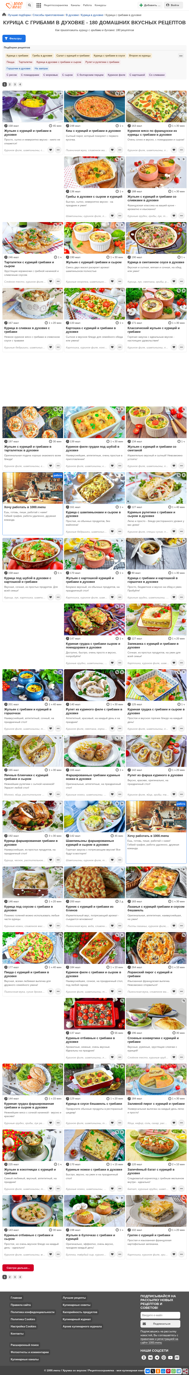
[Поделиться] (185, 1371)
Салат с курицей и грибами (73, 55)
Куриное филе (116, 74)
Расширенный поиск (25, 1345)
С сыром (67, 74)
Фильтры (15, 38)
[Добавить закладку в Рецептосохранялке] (50, 150)
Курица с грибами (17, 55)
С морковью (50, 74)
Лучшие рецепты (74, 1297)
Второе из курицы (140, 55)
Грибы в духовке (42, 55)
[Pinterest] (168, 1371)
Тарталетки (25, 61)
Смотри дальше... (18, 1267)
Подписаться (161, 1323)
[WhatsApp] (173, 1371)
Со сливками (157, 74)
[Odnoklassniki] (158, 1371)
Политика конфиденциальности (32, 1312)
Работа (87, 5)
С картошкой (137, 74)
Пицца (10, 61)
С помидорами (30, 74)
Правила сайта (21, 1304)
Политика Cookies (23, 1319)
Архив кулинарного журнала (82, 1326)
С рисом (12, 74)
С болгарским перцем (90, 74)
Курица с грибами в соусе (109, 55)
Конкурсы (100, 5)
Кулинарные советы (76, 1304)
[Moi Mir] (163, 1371)
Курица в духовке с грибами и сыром (59, 61)
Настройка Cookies (23, 1326)
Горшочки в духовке (18, 68)
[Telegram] (178, 1371)
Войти (175, 5)
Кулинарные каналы (25, 1359)
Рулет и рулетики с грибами (102, 61)
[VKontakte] (147, 1371)
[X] (153, 1371)
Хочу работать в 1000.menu (25, 507)
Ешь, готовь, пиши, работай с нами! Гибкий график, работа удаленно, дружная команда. (30, 516)
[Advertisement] (32, 179)
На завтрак (41, 68)
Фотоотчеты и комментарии (30, 1352)
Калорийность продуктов (80, 1312)
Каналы (75, 5)
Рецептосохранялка (56, 5)
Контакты (17, 1333)
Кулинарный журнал (77, 1319)
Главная (16, 1297)
